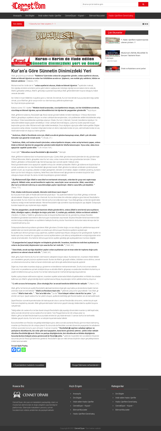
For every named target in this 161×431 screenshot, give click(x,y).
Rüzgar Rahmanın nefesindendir (85, 365)
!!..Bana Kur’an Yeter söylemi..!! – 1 (42, 24)
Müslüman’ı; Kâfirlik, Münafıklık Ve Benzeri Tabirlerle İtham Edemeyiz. (126, 55)
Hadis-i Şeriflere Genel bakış (121, 15)
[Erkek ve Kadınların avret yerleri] (112, 69)
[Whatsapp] (23, 350)
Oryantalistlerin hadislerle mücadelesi (29, 365)
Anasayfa (17, 15)
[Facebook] (14, 350)
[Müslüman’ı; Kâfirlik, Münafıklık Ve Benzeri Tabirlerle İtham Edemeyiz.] (112, 53)
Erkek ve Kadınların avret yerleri (133, 69)
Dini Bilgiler (29, 15)
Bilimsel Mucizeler (97, 15)
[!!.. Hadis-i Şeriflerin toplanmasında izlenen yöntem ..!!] (112, 40)
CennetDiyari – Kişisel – (75, 15)
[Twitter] (18, 350)
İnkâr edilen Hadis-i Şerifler (49, 15)
